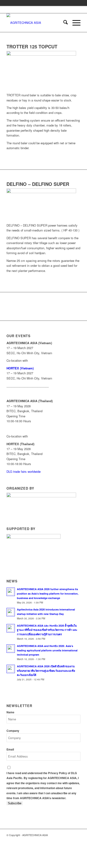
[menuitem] (63, 22)
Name (10, 712)
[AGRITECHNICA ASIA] (36, 22)
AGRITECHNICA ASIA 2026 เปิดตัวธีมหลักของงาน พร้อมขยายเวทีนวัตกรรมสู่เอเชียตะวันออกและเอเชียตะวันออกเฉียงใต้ (46, 670)
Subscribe (14, 803)
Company (12, 731)
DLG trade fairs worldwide (23, 471)
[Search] (63, 22)
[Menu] (74, 22)
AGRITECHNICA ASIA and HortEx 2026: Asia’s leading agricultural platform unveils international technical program (47, 650)
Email (10, 749)
